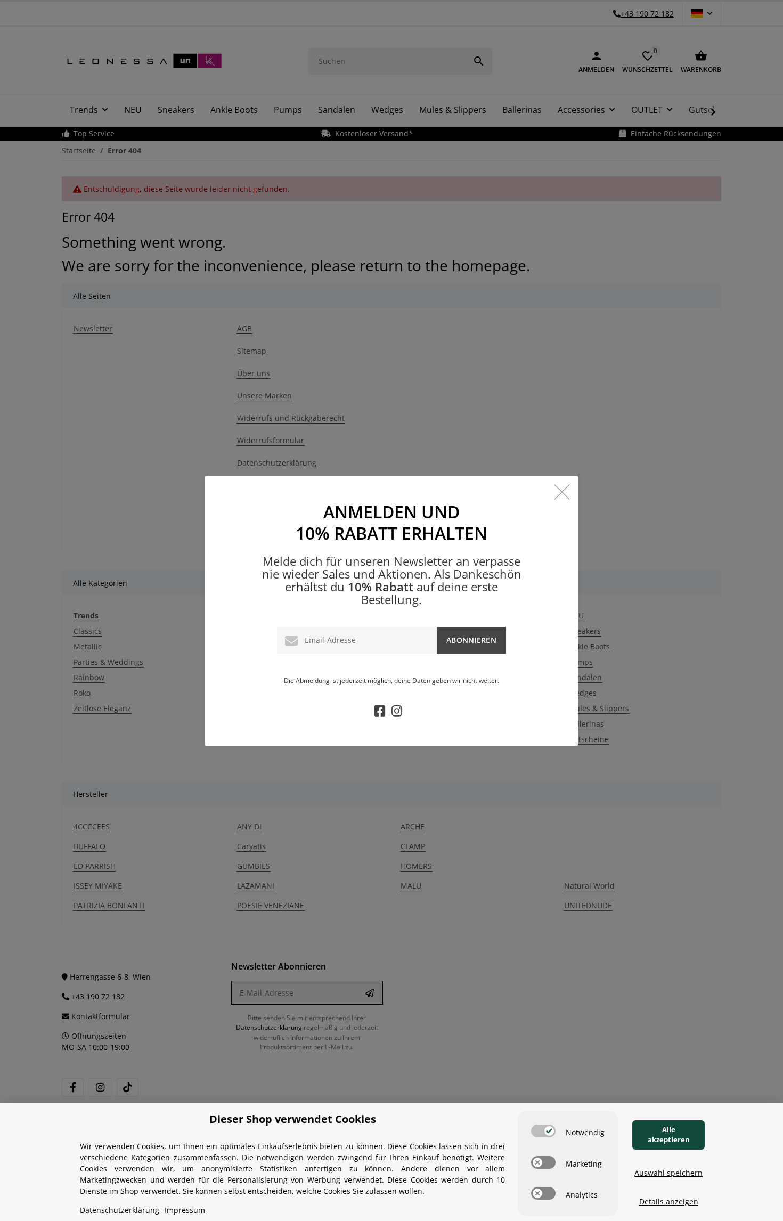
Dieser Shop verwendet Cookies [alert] (292, 1119)
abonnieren (471, 640)
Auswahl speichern (668, 1173)
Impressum (185, 1210)
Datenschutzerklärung (119, 1210)
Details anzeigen (668, 1201)
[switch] (543, 1131)
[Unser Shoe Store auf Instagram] (396, 712)
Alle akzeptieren (669, 1135)
